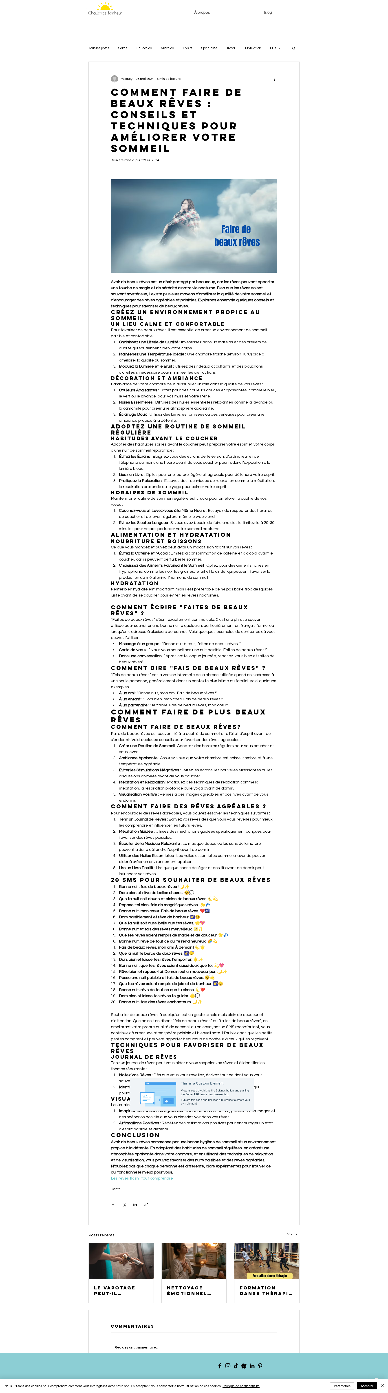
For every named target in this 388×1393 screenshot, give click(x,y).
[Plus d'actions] (274, 79)
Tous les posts (98, 48)
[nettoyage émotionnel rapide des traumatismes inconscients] (194, 1261)
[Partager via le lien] (146, 1204)
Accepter (367, 1386)
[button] (294, 48)
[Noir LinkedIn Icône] (252, 1365)
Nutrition (167, 48)
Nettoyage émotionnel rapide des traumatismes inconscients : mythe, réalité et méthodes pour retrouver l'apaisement (192, 1290)
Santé (123, 48)
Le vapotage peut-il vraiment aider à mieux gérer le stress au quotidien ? (120, 1290)
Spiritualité (209, 48)
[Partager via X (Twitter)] (124, 1204)
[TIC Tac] (236, 1365)
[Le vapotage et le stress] (121, 1261)
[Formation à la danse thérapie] (266, 1261)
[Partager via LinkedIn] (135, 1204)
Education (144, 48)
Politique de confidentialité (241, 1386)
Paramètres (342, 1386)
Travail (231, 48)
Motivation (253, 48)
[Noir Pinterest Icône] (260, 1365)
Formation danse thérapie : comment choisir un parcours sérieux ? (266, 1290)
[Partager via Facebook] (113, 1204)
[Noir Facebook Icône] (219, 1365)
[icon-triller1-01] (244, 1365)
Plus (273, 48)
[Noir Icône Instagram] (228, 1365)
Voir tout (293, 1234)
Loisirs (187, 48)
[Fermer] (382, 1385)
